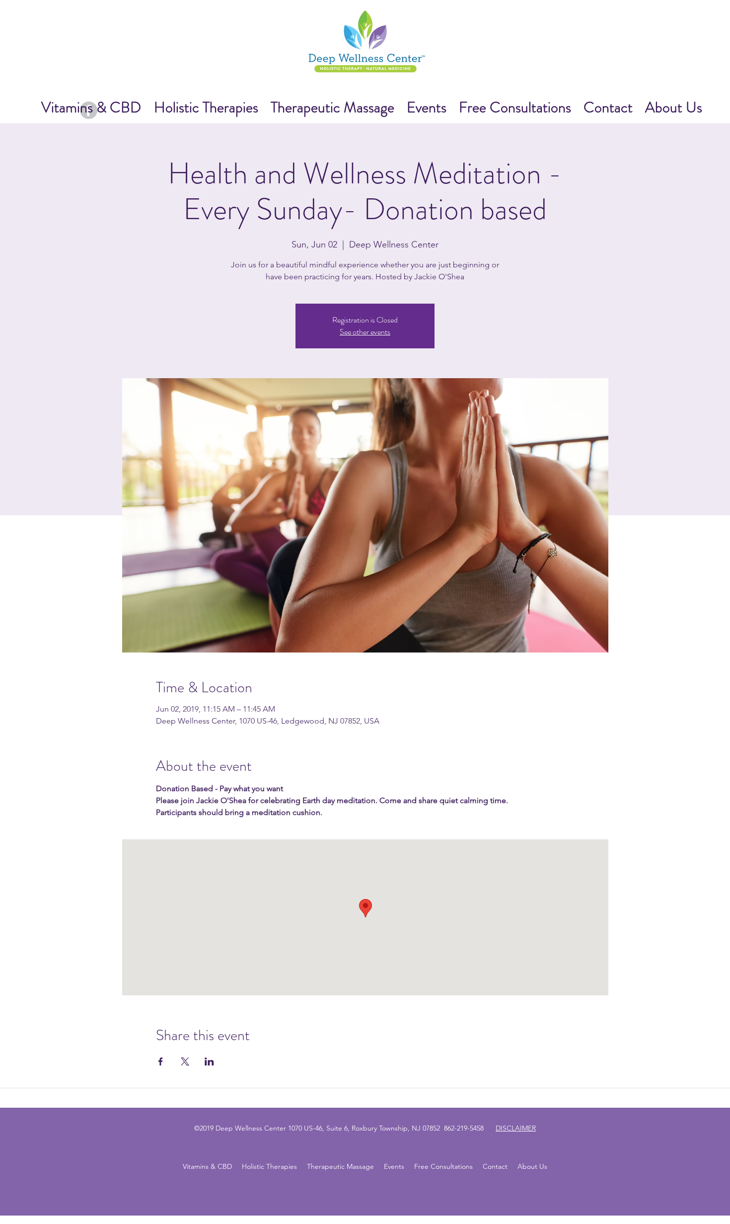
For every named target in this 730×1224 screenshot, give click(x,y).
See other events (365, 331)
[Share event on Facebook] (160, 1061)
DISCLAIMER (516, 1128)
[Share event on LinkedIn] (209, 1061)
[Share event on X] (185, 1061)
